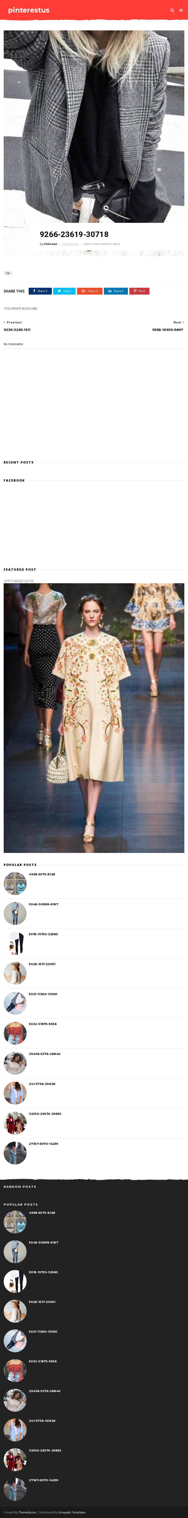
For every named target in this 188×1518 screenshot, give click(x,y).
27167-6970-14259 (43, 1143)
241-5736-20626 (42, 1084)
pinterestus (29, 10)
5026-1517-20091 (42, 964)
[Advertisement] (94, 436)
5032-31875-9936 (43, 1024)
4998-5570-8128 (42, 874)
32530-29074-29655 (45, 1114)
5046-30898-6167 (43, 904)
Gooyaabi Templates (72, 1512)
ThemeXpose (27, 1512)
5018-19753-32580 (43, 934)
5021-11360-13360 (43, 994)
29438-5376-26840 (45, 1054)
